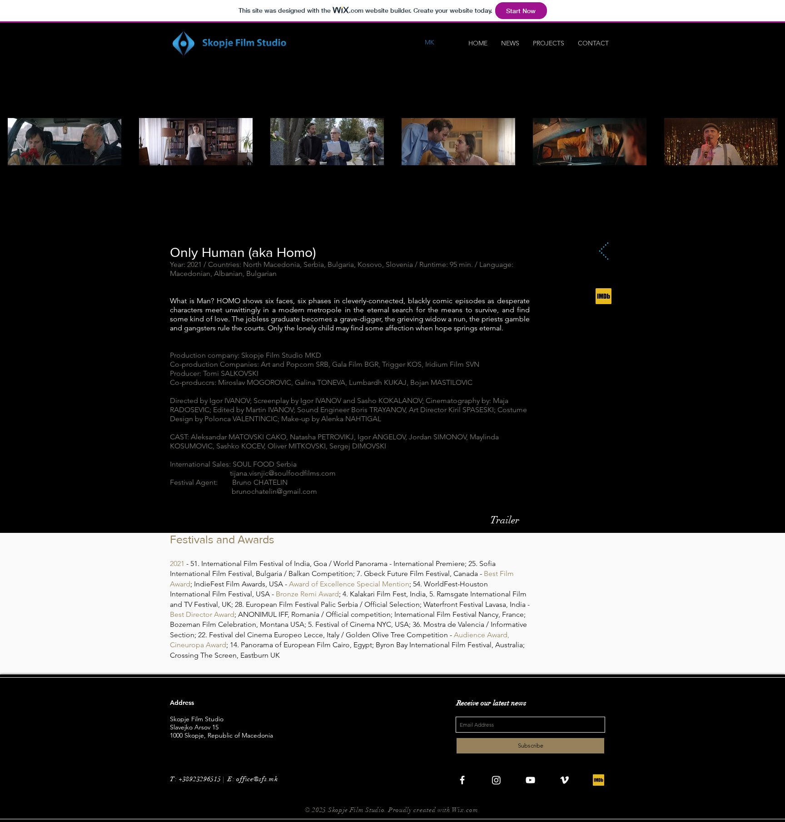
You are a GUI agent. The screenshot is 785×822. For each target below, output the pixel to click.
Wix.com (465, 810)
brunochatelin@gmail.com (274, 491)
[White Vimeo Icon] (564, 780)
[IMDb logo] (603, 296)
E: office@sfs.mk (253, 779)
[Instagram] (496, 780)
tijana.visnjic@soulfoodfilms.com (283, 473)
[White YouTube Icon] (530, 780)
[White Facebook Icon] (462, 780)
